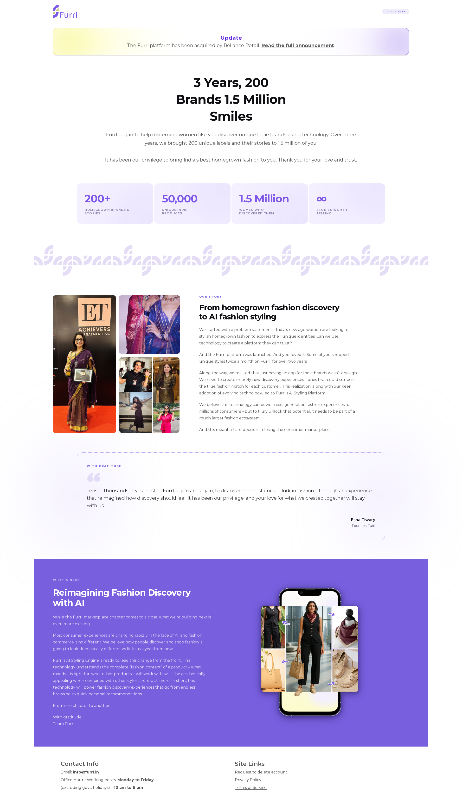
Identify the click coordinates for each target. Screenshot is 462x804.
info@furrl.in (86, 772)
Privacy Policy (248, 780)
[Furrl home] (65, 11)
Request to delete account (261, 772)
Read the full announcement (297, 45)
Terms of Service (251, 787)
